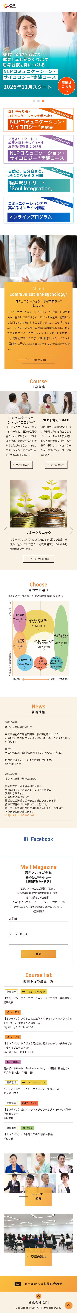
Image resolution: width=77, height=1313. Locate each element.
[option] (38, 54)
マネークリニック (19, 643)
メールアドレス (18, 934)
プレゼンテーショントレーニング (56, 662)
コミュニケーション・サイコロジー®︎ (44, 643)
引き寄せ (19, 617)
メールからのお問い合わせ (43, 1284)
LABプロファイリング (40, 663)
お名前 (13, 918)
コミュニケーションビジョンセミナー (38, 622)
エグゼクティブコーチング (61, 638)
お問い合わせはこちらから (19, 815)
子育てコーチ (25, 662)
